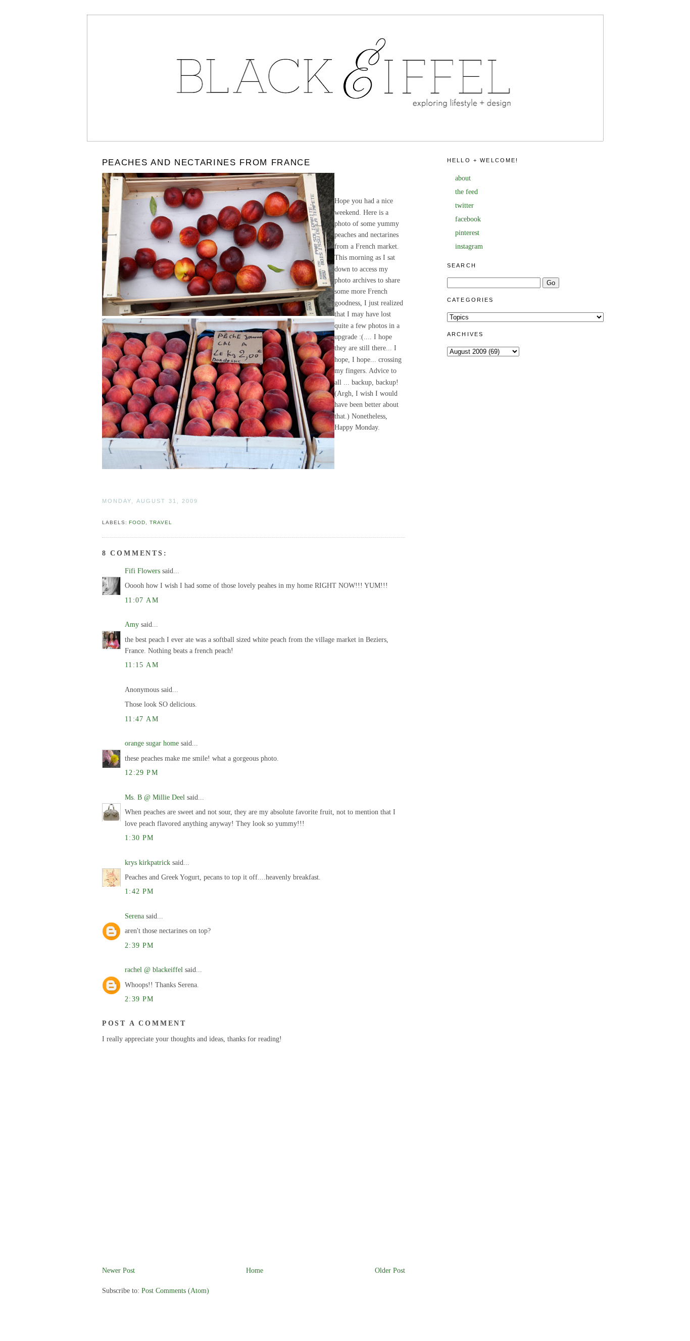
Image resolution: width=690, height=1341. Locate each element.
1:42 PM (139, 891)
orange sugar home (152, 743)
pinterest (467, 233)
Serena (134, 916)
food (137, 522)
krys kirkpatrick (147, 862)
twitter (464, 205)
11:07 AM (142, 600)
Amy (132, 624)
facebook (468, 219)
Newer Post (118, 1270)
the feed (466, 192)
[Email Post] (103, 512)
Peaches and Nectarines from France (206, 162)
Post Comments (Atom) (175, 1290)
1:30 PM (139, 838)
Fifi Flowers (142, 571)
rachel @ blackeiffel (154, 970)
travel (161, 522)
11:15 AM (142, 665)
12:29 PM (141, 772)
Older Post (390, 1270)
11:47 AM (142, 719)
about (463, 178)
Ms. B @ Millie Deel (155, 797)
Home (254, 1270)
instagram (469, 246)
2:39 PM (139, 945)
